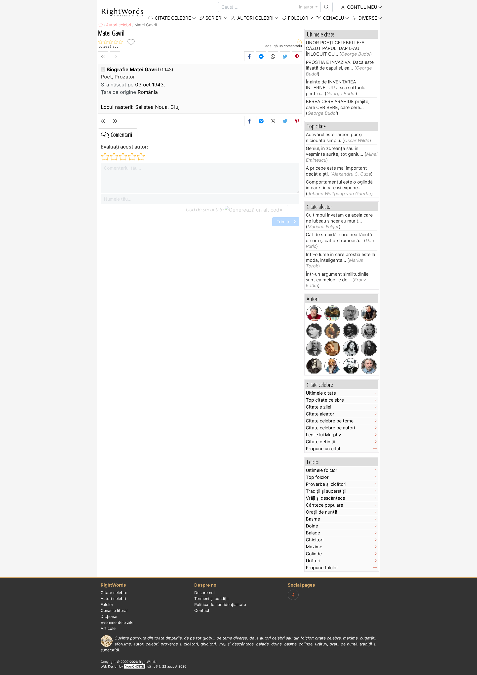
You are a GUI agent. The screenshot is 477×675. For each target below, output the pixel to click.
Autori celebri (255, 18)
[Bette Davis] (368, 331)
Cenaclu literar (114, 610)
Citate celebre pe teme (330, 420)
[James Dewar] (314, 348)
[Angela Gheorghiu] (350, 348)
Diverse (367, 18)
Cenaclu (333, 18)
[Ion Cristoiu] (368, 313)
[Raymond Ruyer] (350, 313)
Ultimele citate (321, 393)
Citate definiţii (320, 441)
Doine (312, 525)
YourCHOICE (134, 666)
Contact (201, 610)
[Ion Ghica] (350, 366)
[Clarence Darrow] (368, 348)
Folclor (297, 18)
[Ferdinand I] (350, 331)
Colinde (314, 553)
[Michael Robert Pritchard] (314, 313)
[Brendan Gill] (332, 313)
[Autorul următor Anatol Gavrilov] (115, 56)
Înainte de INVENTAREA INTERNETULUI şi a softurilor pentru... (336, 87)
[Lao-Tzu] (332, 366)
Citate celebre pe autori (330, 427)
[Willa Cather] (314, 331)
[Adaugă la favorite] (131, 42)
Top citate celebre (325, 400)
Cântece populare (324, 505)
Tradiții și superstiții (326, 491)
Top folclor (317, 477)
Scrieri (213, 18)
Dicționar (109, 616)
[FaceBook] (293, 595)
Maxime (314, 546)
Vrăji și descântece (325, 498)
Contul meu (361, 7)
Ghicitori (314, 539)
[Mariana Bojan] (332, 348)
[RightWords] (100, 24)
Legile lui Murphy (323, 434)
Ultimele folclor (321, 470)
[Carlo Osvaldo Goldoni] (332, 331)
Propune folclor (322, 567)
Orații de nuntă (321, 512)
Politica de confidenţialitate (220, 604)
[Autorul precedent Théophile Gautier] (103, 56)
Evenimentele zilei (117, 622)
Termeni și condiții (211, 598)
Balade (313, 532)
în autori (307, 6)
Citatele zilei (318, 407)
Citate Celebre (172, 18)
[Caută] (326, 7)
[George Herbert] (314, 366)
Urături (313, 560)
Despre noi (204, 592)
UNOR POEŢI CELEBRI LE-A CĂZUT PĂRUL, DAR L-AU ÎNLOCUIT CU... (335, 48)
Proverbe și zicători (326, 484)
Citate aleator (320, 413)
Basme (313, 519)
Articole (108, 628)
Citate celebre (114, 592)
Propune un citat (323, 448)
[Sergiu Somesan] (368, 366)
